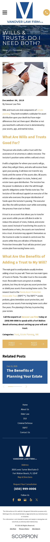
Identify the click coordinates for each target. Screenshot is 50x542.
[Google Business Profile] (25, 499)
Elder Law (25, 414)
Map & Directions (25, 477)
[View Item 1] (10, 386)
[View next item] (26, 386)
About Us (25, 409)
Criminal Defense (25, 423)
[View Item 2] (15, 386)
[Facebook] (13, 499)
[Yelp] (30, 499)
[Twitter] (36, 499)
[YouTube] (19, 499)
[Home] (25, 12)
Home (25, 404)
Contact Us (25, 432)
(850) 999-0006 (25, 489)
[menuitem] (13, 528)
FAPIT (25, 427)
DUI (25, 418)
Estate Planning (27, 334)
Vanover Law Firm (30, 317)
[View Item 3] (19, 386)
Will (36, 334)
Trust (16, 334)
